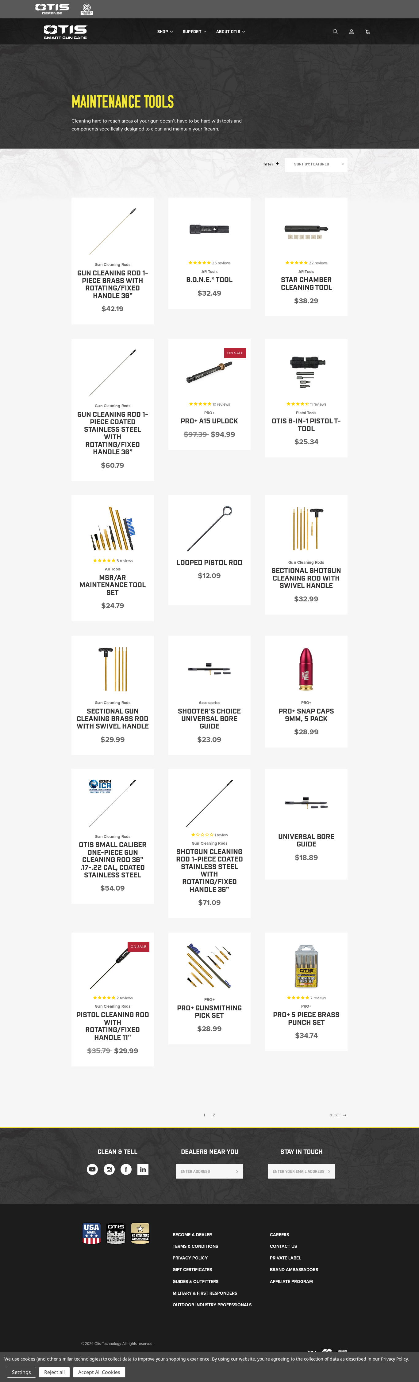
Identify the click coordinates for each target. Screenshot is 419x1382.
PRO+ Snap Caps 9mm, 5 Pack (306, 715)
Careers (279, 1234)
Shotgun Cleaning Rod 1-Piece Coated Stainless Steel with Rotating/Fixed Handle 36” (209, 871)
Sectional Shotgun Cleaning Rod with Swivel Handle (306, 578)
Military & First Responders (205, 1293)
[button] (277, 163)
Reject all (54, 1372)
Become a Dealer (192, 1234)
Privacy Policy (190, 1258)
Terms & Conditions (195, 1246)
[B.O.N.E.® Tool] (209, 231)
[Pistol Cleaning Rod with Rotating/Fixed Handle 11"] (112, 966)
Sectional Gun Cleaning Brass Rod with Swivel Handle (113, 719)
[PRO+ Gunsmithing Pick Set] (209, 966)
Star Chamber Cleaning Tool (306, 284)
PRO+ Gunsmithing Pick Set (209, 1012)
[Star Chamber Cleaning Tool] (306, 231)
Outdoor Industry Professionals (212, 1305)
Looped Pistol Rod (209, 562)
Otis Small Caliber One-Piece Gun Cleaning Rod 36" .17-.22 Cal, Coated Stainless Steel (113, 860)
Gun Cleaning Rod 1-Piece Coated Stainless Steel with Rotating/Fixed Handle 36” (112, 433)
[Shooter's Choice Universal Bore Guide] (209, 669)
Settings (21, 1372)
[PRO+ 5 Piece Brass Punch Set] (306, 966)
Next (335, 1115)
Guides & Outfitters (195, 1281)
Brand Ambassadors (294, 1269)
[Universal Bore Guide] (306, 802)
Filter (269, 164)
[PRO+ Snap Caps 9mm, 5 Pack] (306, 669)
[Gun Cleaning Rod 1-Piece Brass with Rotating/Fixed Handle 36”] (112, 231)
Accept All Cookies (99, 1372)
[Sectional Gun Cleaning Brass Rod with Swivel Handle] (112, 669)
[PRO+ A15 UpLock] (209, 372)
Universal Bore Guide (306, 841)
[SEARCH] (340, 32)
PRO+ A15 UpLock (209, 421)
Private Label (285, 1258)
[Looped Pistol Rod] (209, 528)
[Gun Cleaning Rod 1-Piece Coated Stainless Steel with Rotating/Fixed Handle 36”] (112, 372)
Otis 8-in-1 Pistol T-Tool (306, 425)
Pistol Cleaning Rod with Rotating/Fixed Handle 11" (112, 1026)
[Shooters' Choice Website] (87, 14)
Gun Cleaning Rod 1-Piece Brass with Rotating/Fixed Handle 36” (112, 285)
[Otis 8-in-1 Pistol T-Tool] (306, 372)
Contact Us (283, 1246)
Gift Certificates (192, 1269)
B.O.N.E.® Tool (209, 280)
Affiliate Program (291, 1281)
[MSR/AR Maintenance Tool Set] (112, 528)
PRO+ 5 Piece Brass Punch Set (306, 1019)
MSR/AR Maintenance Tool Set (112, 585)
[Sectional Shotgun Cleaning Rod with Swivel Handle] (306, 528)
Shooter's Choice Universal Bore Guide (209, 719)
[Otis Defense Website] (53, 14)
